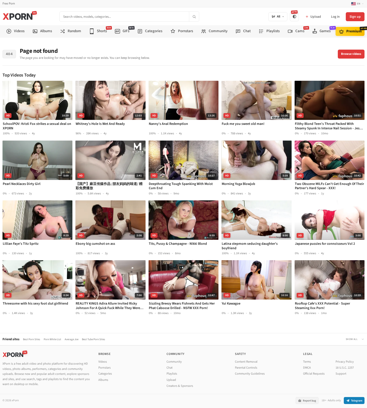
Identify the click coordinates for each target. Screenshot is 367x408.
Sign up (355, 16)
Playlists (172, 373)
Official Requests (314, 373)
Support (341, 373)
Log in (335, 16)
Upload (171, 380)
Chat (170, 367)
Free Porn (8, 3)
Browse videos (351, 54)
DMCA (307, 367)
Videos (102, 361)
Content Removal (246, 361)
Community (174, 361)
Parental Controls (246, 367)
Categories (105, 373)
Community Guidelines (250, 373)
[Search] (194, 16)
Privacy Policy (345, 361)
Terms (307, 361)
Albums (103, 380)
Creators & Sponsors (180, 386)
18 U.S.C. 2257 (345, 367)
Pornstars (104, 367)
